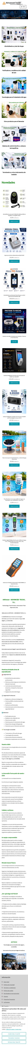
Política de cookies (8, 990)
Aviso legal (6, 982)
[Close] (26, 1008)
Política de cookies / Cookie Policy (13, 1029)
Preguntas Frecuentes (9, 999)
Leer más (14, 341)
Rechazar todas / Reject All (14, 1042)
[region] (14, 1026)
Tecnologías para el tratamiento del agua (14, 97)
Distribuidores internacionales (11, 993)
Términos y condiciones (10, 987)
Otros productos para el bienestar (14, 121)
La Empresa (7, 1002)
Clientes (6, 996)
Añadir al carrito (14, 221)
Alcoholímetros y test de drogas (14, 46)
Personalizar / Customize (14, 1038)
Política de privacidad (9, 985)
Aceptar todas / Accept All (14, 1034)
